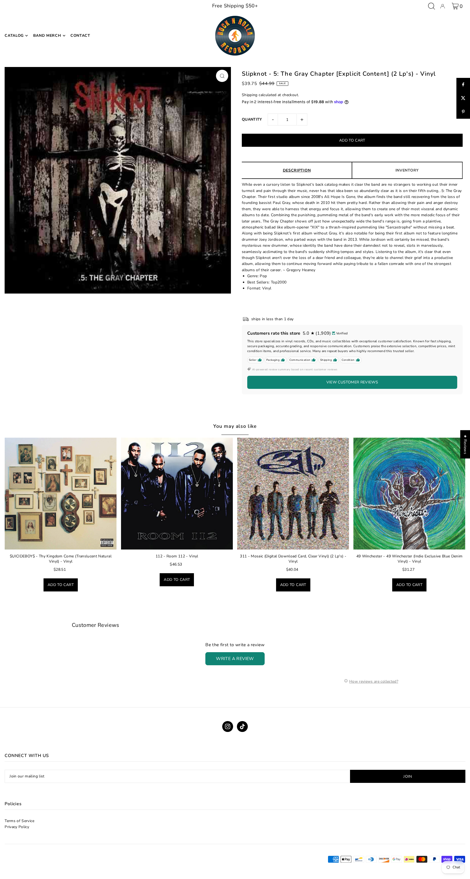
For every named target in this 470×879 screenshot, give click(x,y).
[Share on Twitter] (463, 98)
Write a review (235, 659)
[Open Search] (431, 6)
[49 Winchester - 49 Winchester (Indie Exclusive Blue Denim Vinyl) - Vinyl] (409, 494)
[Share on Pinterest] (463, 112)
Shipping (250, 94)
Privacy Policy (17, 826)
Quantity (252, 119)
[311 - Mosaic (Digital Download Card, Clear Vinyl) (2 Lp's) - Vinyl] (293, 494)
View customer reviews (352, 382)
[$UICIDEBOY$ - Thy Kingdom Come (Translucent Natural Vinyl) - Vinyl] (60, 494)
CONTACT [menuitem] (80, 35)
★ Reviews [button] (465, 444)
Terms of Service (19, 820)
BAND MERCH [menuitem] (47, 35)
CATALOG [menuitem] (14, 35)
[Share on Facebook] (463, 84)
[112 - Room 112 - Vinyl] (177, 494)
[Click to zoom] (222, 76)
